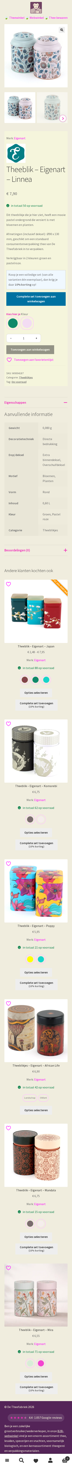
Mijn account (50, 1460)
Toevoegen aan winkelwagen (30, 349)
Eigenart (20, 138)
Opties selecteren (36, 693)
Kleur (24, 314)
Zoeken (21, 1460)
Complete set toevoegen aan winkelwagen (36, 298)
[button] (62, 30)
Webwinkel (37, 18)
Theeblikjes (26, 377)
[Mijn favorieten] (36, 1460)
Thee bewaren (58, 18)
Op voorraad (19, 382)
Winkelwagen (63, 1457)
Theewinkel (17, 18)
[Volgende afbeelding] (62, 118)
